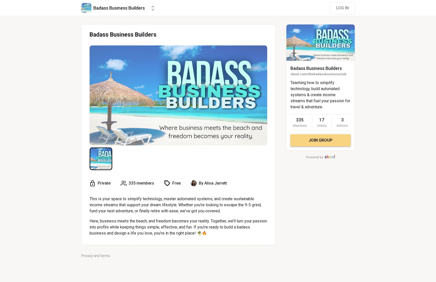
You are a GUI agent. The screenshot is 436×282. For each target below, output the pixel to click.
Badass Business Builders (316, 68)
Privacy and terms (95, 256)
